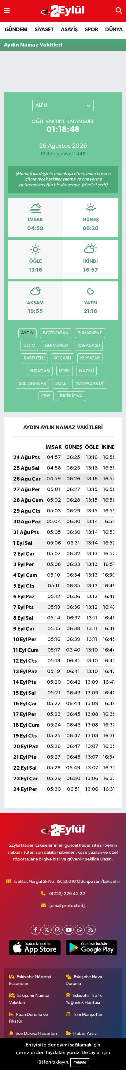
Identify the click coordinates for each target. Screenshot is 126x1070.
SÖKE (60, 383)
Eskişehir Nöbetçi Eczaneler (30, 980)
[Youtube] (69, 930)
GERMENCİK (56, 345)
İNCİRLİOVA (71, 396)
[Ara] (119, 10)
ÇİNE (45, 396)
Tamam (80, 1062)
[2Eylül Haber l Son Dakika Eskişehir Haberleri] (63, 11)
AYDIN (27, 333)
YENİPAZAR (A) (90, 383)
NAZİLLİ (86, 371)
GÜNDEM (16, 29)
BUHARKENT (90, 333)
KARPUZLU (34, 358)
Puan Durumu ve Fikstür (28, 1018)
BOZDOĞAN (56, 333)
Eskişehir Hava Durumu (84, 980)
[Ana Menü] (7, 10)
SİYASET (44, 29)
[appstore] (35, 949)
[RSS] (91, 930)
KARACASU (89, 345)
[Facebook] (36, 930)
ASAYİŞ (69, 29)
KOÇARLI (62, 358)
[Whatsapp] (80, 930)
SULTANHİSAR (32, 383)
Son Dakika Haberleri (36, 1033)
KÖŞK (64, 371)
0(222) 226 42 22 (67, 893)
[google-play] (91, 949)
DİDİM (29, 345)
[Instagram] (58, 930)
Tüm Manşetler (88, 1014)
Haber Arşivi (85, 1033)
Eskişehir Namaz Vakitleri (29, 999)
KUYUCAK (90, 358)
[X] (47, 930)
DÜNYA (113, 29)
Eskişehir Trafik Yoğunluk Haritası (84, 999)
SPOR (91, 29)
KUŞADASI (40, 371)
